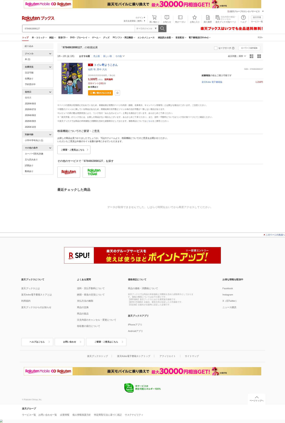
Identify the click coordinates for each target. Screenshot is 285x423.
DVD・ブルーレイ (78, 37)
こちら (149, 121)
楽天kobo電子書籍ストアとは (36, 294)
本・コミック (38, 37)
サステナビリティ (134, 414)
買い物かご (154, 22)
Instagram (227, 294)
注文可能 (29, 72)
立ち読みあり (31, 159)
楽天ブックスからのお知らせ (36, 307)
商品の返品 (83, 313)
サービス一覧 (257, 21)
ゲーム (95, 37)
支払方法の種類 (85, 301)
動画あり (29, 171)
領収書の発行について (88, 326)
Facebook (227, 288)
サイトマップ (192, 356)
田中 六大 (102, 69)
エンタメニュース (146, 37)
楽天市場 (257, 17)
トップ (25, 37)
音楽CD (61, 37)
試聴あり (29, 165)
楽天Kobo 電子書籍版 (212, 82)
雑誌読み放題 (164, 37)
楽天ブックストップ (97, 356)
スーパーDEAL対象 (34, 153)
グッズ (106, 37)
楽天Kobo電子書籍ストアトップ (133, 356)
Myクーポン (180, 22)
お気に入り (195, 22)
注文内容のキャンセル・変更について (96, 319)
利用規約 (26, 301)
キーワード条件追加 (249, 48)
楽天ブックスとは (30, 288)
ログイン (139, 17)
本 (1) (27, 59)
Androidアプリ (135, 331)
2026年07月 (30, 109)
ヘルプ (243, 22)
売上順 (96, 56)
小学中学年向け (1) (34, 140)
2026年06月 (30, 103)
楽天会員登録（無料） (133, 21)
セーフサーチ (224, 48)
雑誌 (51, 37)
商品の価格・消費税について (143, 288)
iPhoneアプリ (135, 324)
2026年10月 (30, 127)
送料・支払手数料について (91, 288)
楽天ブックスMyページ (226, 22)
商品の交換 (83, 307)
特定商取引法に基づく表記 (108, 414)
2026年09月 (30, 121)
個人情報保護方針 (81, 414)
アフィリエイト (167, 356)
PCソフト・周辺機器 (123, 37)
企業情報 (64, 414)
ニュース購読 (229, 307)
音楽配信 (179, 37)
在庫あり (29, 78)
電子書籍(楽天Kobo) (198, 37)
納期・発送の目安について (91, 294)
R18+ (260, 37)
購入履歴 (208, 22)
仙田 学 (92, 69)
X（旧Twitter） (230, 301)
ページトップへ (257, 400)
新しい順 (107, 56)
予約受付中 (30, 84)
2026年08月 (30, 115)
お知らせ (167, 22)
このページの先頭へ (275, 235)
